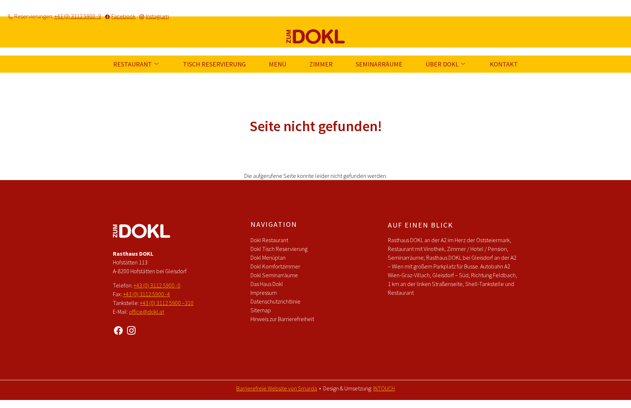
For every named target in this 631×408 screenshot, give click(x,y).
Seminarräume (379, 64)
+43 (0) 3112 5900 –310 (167, 302)
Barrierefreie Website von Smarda (276, 388)
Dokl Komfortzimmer (275, 266)
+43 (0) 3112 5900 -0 (157, 285)
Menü (277, 64)
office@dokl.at (146, 311)
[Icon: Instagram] (131, 329)
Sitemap (261, 310)
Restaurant (133, 64)
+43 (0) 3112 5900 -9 (77, 16)
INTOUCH (384, 388)
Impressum (264, 292)
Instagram (157, 16)
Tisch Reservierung (214, 64)
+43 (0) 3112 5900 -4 (146, 294)
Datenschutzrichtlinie (276, 301)
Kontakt (504, 64)
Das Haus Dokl (267, 283)
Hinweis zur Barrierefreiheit (282, 319)
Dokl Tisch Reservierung (279, 248)
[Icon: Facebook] (118, 329)
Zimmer (321, 64)
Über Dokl (442, 64)
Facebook (123, 16)
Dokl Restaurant (269, 240)
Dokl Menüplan (268, 257)
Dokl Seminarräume (274, 275)
